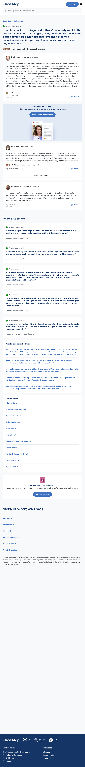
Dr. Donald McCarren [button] (20, 57)
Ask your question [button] (42, 494)
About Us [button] (46, 752)
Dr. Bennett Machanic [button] (20, 186)
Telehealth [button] (18, 21)
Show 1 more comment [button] (42, 175)
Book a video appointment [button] (42, 114)
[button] (11, 4)
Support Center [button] (48, 755)
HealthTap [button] (7, 21)
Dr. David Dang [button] (18, 147)
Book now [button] (72, 4)
